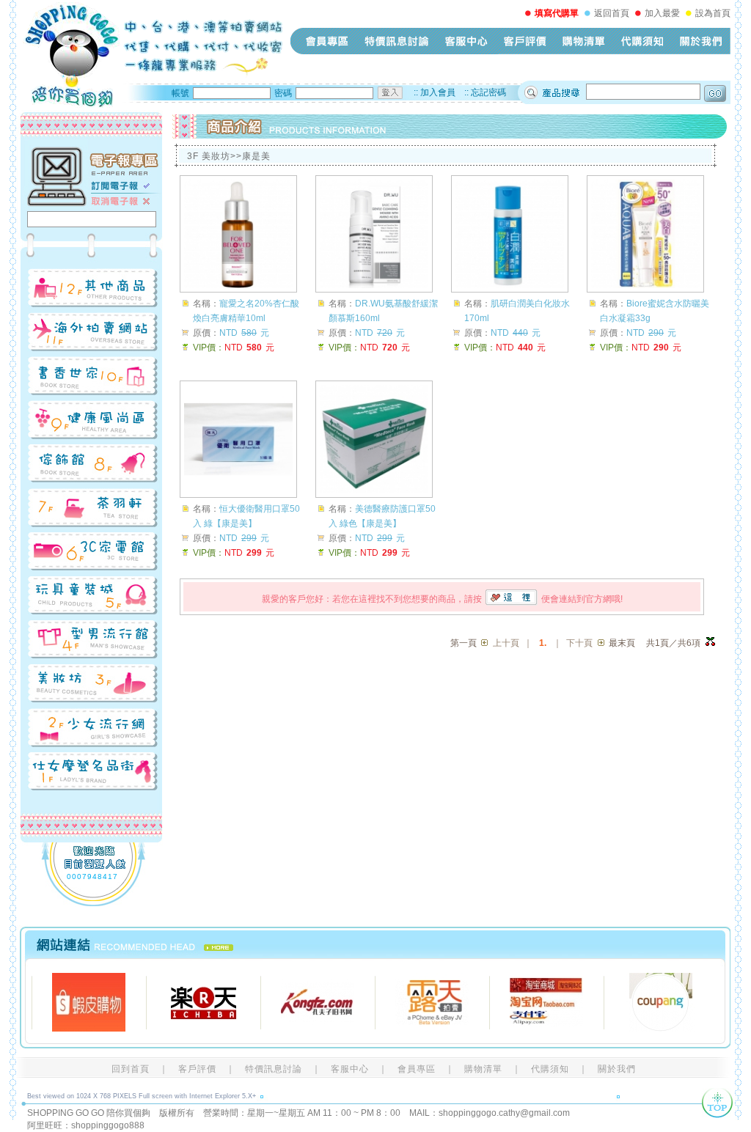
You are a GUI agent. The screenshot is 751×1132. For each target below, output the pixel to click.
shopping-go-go (151, 55)
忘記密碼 (488, 92)
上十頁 (506, 643)
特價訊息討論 (396, 41)
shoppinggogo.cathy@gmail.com (504, 1113)
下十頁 (579, 643)
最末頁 (622, 643)
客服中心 (466, 41)
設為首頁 (712, 13)
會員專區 (327, 41)
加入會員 (437, 92)
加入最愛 (662, 13)
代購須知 (642, 41)
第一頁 (463, 643)
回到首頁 (130, 1069)
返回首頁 (611, 13)
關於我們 (701, 41)
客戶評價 (525, 41)
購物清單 (583, 41)
